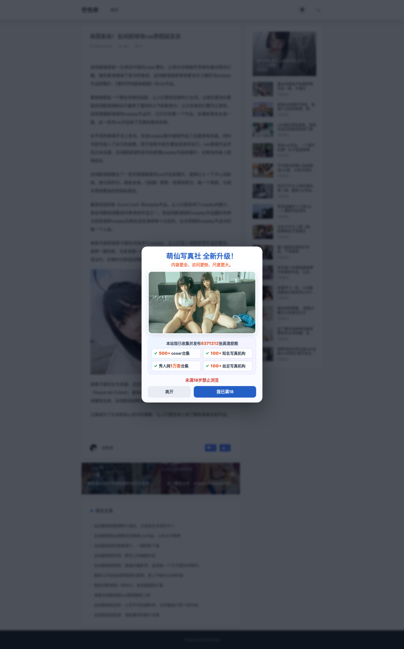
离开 (169, 391)
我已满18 (225, 391)
